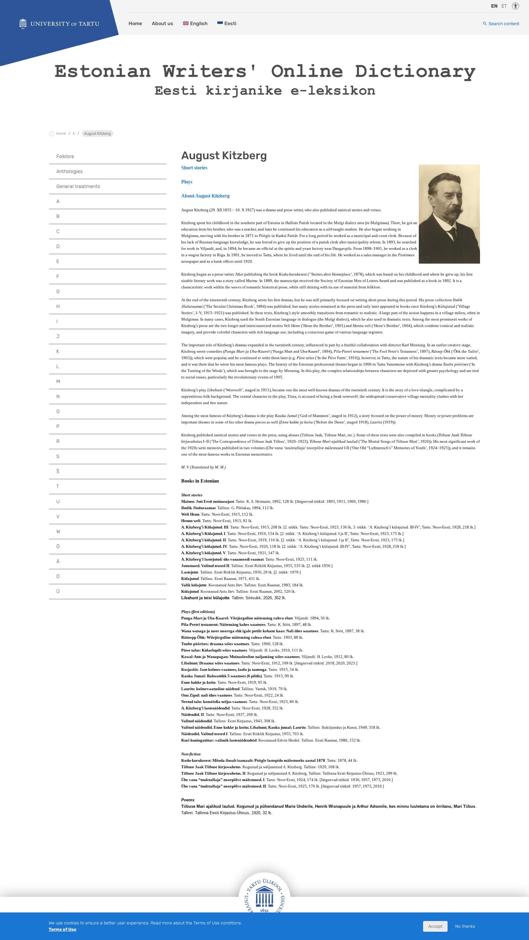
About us (162, 23)
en (494, 6)
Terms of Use (62, 929)
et (504, 6)
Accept (435, 926)
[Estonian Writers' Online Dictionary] (59, 24)
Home (135, 23)
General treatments (78, 186)
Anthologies (69, 171)
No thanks (465, 926)
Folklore (65, 156)
